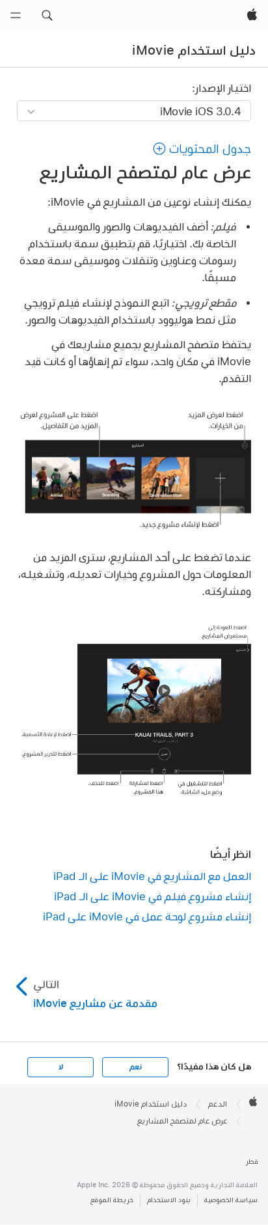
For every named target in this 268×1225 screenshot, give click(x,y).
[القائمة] (15, 15)
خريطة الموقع (111, 1200)
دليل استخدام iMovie (194, 50)
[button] (46, 15)
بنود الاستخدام (169, 1200)
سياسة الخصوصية (231, 1200)
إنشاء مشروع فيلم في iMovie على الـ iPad (152, 896)
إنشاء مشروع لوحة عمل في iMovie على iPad (147, 916)
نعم (135, 1067)
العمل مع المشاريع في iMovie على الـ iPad (152, 875)
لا (61, 1067)
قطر (252, 1161)
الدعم (217, 1104)
